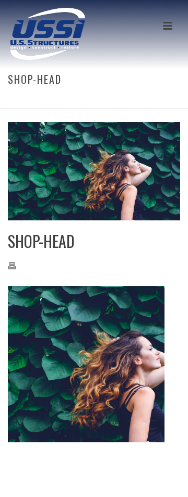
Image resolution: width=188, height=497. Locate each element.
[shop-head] (94, 171)
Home (56, 101)
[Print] (17, 264)
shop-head (86, 101)
